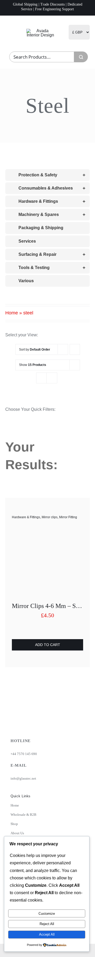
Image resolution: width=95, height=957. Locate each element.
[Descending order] (75, 349)
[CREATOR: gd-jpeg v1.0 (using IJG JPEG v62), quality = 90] (47, 530)
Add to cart (47, 645)
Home (11, 312)
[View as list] (52, 378)
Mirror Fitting (68, 517)
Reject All (47, 924)
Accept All (47, 934)
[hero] (40, 31)
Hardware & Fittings (26, 517)
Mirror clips (50, 517)
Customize (47, 914)
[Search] (81, 56)
